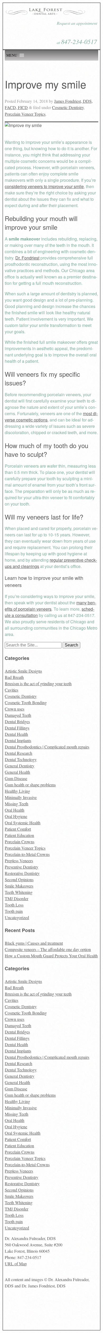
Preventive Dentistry (21, 867)
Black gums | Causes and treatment (34, 943)
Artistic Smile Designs (23, 671)
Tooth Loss (14, 905)
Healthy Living (17, 791)
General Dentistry (19, 765)
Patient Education (19, 835)
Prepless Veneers (19, 860)
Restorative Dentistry (22, 873)
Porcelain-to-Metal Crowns (27, 854)
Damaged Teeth (18, 715)
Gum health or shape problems (30, 784)
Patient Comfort (18, 829)
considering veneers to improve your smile (44, 186)
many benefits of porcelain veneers (50, 606)
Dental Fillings (17, 728)
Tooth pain (14, 911)
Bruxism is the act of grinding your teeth (38, 683)
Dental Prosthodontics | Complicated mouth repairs (47, 746)
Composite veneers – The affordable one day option (48, 949)
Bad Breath (14, 677)
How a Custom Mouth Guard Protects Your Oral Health (51, 955)
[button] (11, 55)
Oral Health (14, 810)
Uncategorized (17, 917)
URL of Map (16, 1263)
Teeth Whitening (18, 892)
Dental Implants (18, 740)
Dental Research (18, 753)
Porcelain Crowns (19, 841)
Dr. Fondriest (27, 258)
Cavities (11, 690)
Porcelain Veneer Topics (25, 114)
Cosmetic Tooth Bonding (26, 702)
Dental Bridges (17, 721)
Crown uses (14, 709)
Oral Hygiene (16, 816)
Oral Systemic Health (22, 822)
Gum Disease (16, 778)
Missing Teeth (16, 803)
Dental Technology (21, 759)
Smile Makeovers (19, 886)
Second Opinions (19, 879)
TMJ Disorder (16, 898)
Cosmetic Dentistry (68, 107)
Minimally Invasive (21, 797)
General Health (17, 772)
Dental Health (16, 734)
